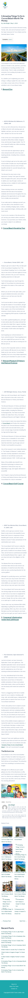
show (10, 39)
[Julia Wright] (4, 807)
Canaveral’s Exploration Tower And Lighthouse (11, 618)
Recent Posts (8, 802)
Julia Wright (11, 805)
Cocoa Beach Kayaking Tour (14, 228)
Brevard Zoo (7, 89)
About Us (14, 984)
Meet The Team (14, 986)
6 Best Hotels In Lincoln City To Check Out (13, 949)
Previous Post (6, 921)
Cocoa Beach (6, 423)
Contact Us (14, 988)
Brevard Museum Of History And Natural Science (13, 362)
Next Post (23, 921)
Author (3, 802)
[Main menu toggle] (25, 5)
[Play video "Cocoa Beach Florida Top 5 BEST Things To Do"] (14, 791)
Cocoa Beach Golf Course (13, 484)
